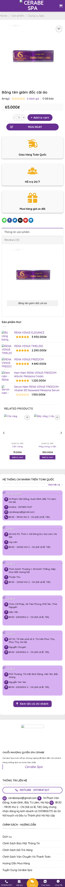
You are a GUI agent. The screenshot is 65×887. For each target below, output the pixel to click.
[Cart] (60, 6)
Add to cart (41, 117)
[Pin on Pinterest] (25, 220)
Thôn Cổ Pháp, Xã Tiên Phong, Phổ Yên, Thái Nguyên (33, 605)
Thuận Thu (14, 576)
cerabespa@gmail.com (21, 511)
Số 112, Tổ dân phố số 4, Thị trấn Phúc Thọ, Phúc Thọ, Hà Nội (32, 640)
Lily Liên (13, 541)
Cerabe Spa (33, 767)
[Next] (61, 440)
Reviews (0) (12, 239)
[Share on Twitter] (14, 220)
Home (3, 15)
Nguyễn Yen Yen (18, 682)
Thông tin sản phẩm (17, 232)
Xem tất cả (54, 484)
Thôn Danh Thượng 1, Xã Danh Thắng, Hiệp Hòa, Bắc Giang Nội (32, 570)
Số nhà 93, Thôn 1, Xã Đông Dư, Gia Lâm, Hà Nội (33, 535)
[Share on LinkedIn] (30, 220)
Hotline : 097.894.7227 (20, 506)
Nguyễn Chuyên (17, 647)
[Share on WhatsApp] (4, 220)
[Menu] (5, 6)
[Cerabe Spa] (32, 6)
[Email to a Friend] (20, 220)
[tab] (32, 232)
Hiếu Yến (13, 612)
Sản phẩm (18, 15)
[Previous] (4, 440)
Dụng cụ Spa (36, 15)
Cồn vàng (17, 446)
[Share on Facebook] (9, 220)
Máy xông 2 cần (47, 446)
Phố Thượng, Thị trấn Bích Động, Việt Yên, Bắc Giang (33, 675)
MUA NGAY (35, 127)
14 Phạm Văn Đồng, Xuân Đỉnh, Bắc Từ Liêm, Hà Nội (32, 500)
